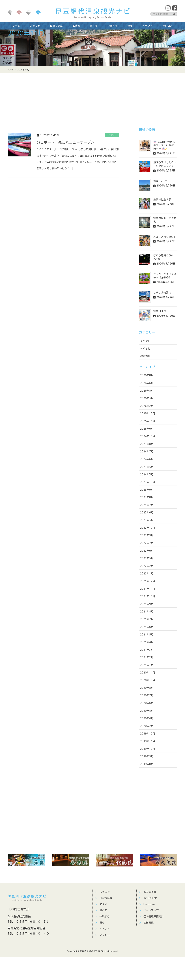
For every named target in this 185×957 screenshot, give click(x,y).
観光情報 (145, 356)
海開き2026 (160, 181)
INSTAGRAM (150, 898)
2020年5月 (146, 710)
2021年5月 (146, 634)
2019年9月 (146, 756)
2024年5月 (146, 467)
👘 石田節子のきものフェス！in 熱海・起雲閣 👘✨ (165, 145)
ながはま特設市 (162, 292)
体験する (105, 916)
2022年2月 (146, 566)
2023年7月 (146, 505)
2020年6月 (146, 703)
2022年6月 (146, 550)
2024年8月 (146, 444)
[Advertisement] (92, 100)
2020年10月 (147, 680)
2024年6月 (146, 459)
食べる (103, 910)
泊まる (103, 904)
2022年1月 (146, 573)
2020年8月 (146, 687)
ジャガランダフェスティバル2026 (164, 275)
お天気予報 (149, 891)
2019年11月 (147, 741)
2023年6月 (146, 512)
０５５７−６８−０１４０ (32, 933)
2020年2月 (146, 726)
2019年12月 (147, 733)
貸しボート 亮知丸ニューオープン (65, 142)
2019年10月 (147, 748)
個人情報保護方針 (153, 916)
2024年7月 (146, 451)
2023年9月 (146, 489)
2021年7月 (146, 619)
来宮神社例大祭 (162, 199)
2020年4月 (146, 718)
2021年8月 (146, 611)
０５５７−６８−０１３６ (32, 922)
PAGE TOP (177, 924)
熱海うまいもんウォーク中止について (164, 164)
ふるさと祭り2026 (164, 236)
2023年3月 (146, 520)
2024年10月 (147, 436)
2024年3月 (146, 474)
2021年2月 (146, 657)
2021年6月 (146, 627)
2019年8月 (146, 764)
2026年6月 (146, 383)
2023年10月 (147, 482)
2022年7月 (146, 543)
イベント (112, 135)
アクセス (105, 935)
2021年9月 (146, 604)
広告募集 (148, 922)
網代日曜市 (159, 311)
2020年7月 (146, 695)
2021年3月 (146, 649)
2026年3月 (146, 398)
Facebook (149, 904)
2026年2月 (146, 406)
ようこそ (105, 891)
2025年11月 (147, 421)
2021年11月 (147, 588)
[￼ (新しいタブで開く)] (26, 860)
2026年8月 (146, 375)
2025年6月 (146, 428)
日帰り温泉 (106, 898)
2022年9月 (146, 535)
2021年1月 (146, 665)
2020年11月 (147, 672)
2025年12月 (147, 413)
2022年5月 (146, 558)
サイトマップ (151, 910)
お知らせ (145, 348)
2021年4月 (146, 642)
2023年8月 (146, 497)
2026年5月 (146, 390)
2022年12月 (147, 527)
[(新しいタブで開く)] (70, 860)
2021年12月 (147, 581)
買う (102, 922)
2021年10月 (147, 596)
